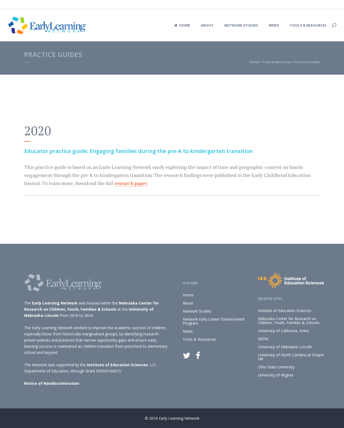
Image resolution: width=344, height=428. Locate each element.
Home (254, 62)
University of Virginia (275, 375)
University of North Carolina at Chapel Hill (291, 357)
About (188, 303)
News (188, 331)
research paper (130, 183)
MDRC (263, 339)
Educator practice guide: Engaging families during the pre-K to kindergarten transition (138, 151)
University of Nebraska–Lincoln (285, 347)
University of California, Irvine (283, 331)
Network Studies (197, 311)
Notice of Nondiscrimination (51, 383)
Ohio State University (276, 367)
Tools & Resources (277, 62)
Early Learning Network (55, 303)
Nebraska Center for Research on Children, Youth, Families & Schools (289, 321)
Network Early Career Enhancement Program (214, 321)
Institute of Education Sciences (117, 364)
